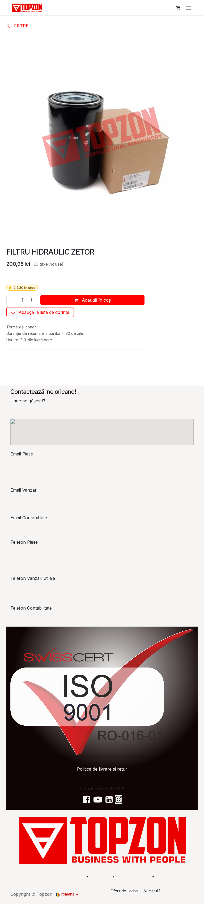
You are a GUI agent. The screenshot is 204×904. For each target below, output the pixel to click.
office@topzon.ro (32, 528)
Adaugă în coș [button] (95, 300)
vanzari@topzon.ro (34, 498)
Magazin (100, 876)
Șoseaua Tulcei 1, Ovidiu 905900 (43, 411)
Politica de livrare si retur (102, 769)
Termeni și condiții (176, 876)
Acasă (76, 876)
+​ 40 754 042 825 (32, 589)
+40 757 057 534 (32, 618)
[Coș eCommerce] (177, 7)
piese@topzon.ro (32, 464)
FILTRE (20, 25)
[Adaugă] (32, 300)
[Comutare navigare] (188, 7)
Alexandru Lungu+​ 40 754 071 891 (30, 556)
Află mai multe (132, 876)
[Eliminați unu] (12, 300)
